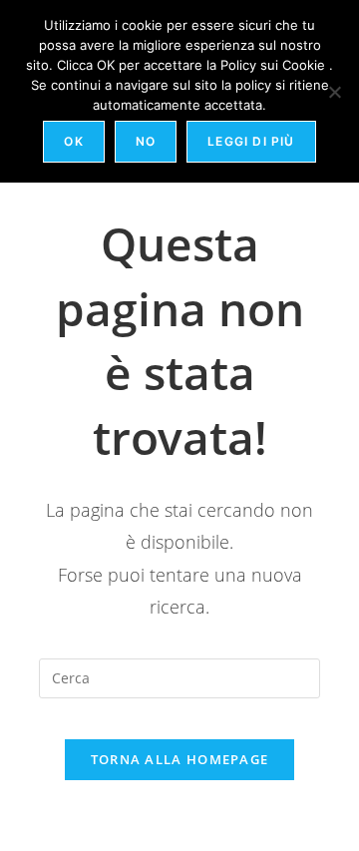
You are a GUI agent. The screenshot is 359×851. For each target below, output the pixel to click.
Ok (73, 141)
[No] (334, 92)
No (146, 141)
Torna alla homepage (180, 759)
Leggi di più (250, 141)
